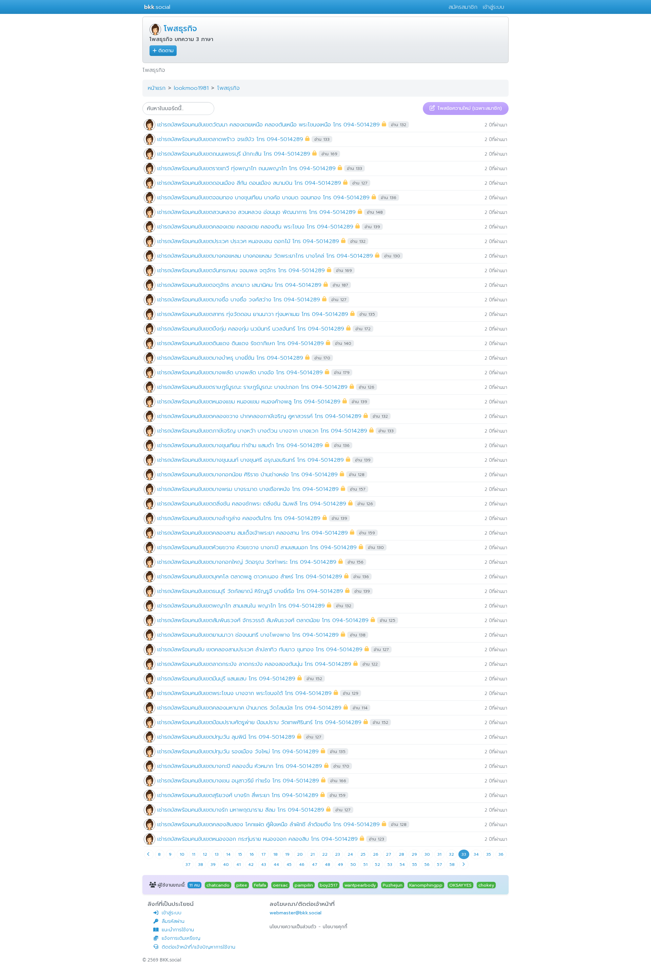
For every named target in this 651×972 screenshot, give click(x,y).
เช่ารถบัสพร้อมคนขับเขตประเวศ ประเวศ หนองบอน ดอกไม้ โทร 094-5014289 (248, 241)
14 (228, 854)
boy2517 (329, 885)
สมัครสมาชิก (463, 7)
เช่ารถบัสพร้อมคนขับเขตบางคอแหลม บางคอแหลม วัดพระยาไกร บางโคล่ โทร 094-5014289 (265, 255)
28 (401, 854)
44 (276, 864)
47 (314, 864)
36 (501, 854)
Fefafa (260, 885)
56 (427, 864)
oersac (280, 885)
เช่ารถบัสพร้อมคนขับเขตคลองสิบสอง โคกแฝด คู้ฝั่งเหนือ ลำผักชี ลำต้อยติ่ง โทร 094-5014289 (268, 824)
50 (353, 864)
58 (452, 864)
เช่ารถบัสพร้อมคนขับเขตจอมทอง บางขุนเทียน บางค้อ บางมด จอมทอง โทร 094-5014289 (263, 197)
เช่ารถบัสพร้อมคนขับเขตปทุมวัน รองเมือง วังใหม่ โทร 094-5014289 (238, 751)
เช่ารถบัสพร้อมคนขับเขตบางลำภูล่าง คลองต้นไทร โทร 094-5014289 (238, 518)
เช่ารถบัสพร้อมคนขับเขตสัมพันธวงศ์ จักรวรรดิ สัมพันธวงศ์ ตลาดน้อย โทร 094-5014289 (263, 620)
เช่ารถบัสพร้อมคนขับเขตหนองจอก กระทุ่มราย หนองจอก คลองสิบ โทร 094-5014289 (257, 838)
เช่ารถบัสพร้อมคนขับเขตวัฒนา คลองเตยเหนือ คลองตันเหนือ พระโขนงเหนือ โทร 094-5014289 (268, 124)
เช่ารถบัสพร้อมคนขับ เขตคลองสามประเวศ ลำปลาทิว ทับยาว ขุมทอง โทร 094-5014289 (259, 649)
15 (240, 854)
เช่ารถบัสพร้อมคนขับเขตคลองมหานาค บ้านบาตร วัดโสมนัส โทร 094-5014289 (249, 707)
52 (377, 864)
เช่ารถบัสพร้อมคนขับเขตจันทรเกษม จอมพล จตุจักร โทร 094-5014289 (241, 270)
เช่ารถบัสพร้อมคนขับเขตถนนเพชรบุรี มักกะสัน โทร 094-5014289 (233, 153)
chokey (486, 885)
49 (340, 864)
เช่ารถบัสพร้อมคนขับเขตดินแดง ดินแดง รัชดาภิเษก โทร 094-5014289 (240, 343)
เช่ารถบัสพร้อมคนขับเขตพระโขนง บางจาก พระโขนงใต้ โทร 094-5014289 (244, 693)
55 (414, 864)
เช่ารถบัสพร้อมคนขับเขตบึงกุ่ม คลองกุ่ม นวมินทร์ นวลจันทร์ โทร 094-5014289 (250, 328)
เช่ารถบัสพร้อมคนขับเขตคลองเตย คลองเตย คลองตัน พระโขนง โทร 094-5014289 (255, 226)
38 (200, 864)
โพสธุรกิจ (180, 28)
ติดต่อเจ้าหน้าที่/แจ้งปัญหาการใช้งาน (198, 947)
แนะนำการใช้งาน (178, 929)
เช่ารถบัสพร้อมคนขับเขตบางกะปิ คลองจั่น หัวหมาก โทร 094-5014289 (239, 765)
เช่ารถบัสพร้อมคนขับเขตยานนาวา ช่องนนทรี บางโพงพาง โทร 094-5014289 (248, 634)
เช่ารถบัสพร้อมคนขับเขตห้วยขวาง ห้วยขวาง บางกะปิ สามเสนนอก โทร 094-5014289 (257, 547)
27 (388, 854)
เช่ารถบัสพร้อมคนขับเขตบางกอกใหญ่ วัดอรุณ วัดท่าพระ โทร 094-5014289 (246, 561)
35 (488, 854)
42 (251, 864)
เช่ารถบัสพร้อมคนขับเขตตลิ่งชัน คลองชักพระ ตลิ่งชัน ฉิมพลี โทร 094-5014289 (251, 503)
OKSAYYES (460, 885)
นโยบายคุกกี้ (335, 926)
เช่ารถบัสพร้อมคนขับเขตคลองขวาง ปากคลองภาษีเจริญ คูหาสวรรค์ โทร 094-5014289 (259, 416)
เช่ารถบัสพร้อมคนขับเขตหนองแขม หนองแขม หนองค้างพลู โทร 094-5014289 (248, 401)
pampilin (304, 885)
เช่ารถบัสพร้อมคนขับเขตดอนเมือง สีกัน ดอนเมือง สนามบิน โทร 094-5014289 (249, 182)
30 (427, 854)
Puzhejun (392, 885)
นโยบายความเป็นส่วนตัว (293, 926)
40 (226, 864)
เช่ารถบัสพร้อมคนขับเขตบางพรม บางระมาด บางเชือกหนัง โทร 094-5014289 (248, 488)
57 (439, 864)
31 (439, 854)
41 (238, 864)
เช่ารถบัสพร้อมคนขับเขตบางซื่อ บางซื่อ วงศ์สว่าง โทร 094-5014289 (238, 299)
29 (414, 854)
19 (287, 854)
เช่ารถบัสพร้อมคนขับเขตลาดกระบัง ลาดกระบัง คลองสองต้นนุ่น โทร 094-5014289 (254, 663)
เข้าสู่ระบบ (493, 7)
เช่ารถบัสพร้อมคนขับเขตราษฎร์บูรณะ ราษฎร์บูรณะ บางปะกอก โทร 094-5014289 (252, 386)
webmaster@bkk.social (295, 912)
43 (263, 864)
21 (312, 854)
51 (365, 864)
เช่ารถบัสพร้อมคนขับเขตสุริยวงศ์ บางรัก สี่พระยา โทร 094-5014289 (237, 795)
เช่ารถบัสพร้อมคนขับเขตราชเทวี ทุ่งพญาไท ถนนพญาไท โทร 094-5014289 (246, 168)
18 (275, 854)
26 (375, 854)
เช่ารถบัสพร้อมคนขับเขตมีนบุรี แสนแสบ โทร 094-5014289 (226, 678)
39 (213, 864)
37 (188, 864)
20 (300, 854)
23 (337, 854)
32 (451, 854)
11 (193, 854)
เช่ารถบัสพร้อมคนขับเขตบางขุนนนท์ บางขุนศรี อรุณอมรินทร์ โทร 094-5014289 (250, 459)
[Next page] (464, 864)
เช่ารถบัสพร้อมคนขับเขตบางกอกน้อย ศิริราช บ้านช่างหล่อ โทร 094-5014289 (247, 474)
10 (182, 854)
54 (402, 864)
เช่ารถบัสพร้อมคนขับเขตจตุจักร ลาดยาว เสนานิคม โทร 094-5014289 (239, 284)
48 (327, 864)
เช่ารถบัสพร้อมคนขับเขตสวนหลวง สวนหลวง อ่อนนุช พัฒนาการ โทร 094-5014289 (256, 211)
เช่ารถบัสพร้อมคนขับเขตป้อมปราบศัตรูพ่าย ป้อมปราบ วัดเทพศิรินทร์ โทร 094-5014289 (259, 722)
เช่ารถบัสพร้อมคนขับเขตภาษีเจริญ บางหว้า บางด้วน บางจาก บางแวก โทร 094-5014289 (262, 430)
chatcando (218, 885)
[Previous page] (149, 854)
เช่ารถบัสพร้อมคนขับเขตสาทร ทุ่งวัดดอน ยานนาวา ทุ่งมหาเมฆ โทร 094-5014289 (252, 314)
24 (350, 854)
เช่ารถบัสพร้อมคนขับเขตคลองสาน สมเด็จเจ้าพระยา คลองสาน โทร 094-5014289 (252, 532)
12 (205, 854)
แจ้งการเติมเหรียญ (181, 938)
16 (252, 854)
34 (476, 854)
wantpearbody (360, 885)
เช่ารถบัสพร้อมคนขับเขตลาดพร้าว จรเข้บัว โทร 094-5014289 (230, 139)
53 (390, 864)
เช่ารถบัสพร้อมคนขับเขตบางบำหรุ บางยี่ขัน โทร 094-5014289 (230, 357)
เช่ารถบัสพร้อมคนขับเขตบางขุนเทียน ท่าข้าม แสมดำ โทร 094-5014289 (240, 445)
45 (289, 864)
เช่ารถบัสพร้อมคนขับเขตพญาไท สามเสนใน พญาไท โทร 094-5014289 (241, 605)
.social (157, 7)
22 (325, 854)
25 (363, 854)
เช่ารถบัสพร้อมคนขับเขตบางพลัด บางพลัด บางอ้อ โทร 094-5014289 (240, 372)
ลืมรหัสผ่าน (173, 921)
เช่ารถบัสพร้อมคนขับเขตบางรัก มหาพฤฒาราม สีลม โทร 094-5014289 (240, 809)
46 (301, 864)
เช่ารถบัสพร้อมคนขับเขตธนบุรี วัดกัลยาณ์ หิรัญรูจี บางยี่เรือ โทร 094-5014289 (250, 591)
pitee (241, 885)
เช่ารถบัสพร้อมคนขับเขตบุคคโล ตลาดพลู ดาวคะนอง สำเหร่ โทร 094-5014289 (249, 576)
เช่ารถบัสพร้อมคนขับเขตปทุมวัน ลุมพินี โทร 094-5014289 (226, 736)
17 (263, 854)
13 (217, 854)
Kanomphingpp (425, 885)
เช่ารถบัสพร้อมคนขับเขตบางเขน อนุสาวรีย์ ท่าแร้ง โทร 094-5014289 (238, 780)
